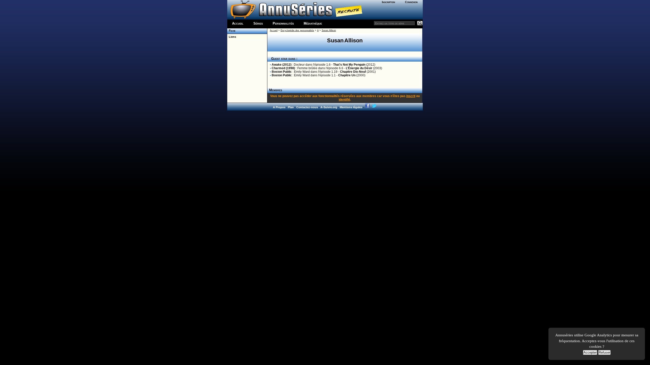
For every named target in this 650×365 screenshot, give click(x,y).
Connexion (411, 2)
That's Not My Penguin (349, 64)
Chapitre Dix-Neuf (353, 72)
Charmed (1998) (283, 68)
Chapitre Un (346, 75)
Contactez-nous (307, 107)
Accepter (590, 352)
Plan (291, 107)
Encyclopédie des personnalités (297, 30)
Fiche (231, 30)
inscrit (410, 96)
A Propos (279, 107)
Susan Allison (329, 30)
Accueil (237, 23)
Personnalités (283, 23)
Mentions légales (351, 107)
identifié (344, 99)
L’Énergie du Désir (359, 68)
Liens (231, 36)
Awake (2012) (281, 64)
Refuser (604, 352)
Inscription (388, 2)
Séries (258, 23)
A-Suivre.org (328, 107)
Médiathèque (313, 23)
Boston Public (282, 72)
